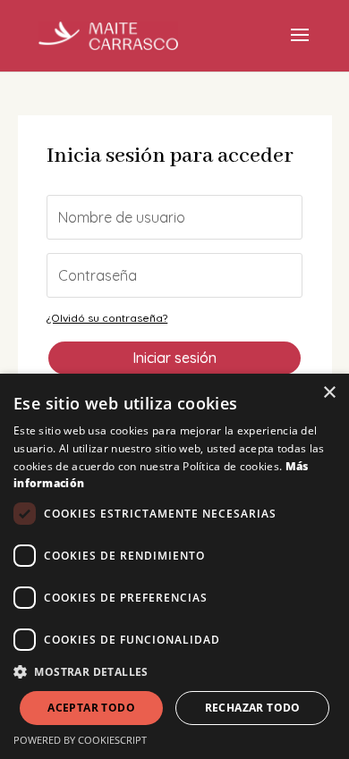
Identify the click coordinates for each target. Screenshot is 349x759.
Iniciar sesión (174, 358)
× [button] (329, 393)
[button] (174, 672)
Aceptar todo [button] (91, 707)
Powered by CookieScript (80, 739)
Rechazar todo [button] (253, 707)
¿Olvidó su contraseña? (107, 318)
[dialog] (174, 566)
